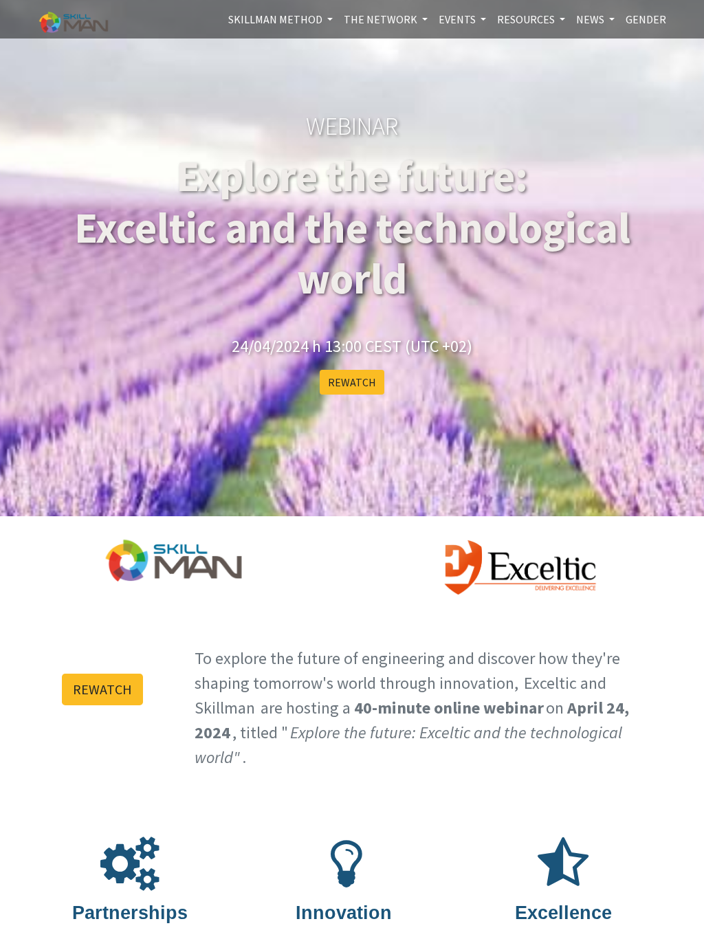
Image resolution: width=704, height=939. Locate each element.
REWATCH (352, 382)
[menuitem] (646, 19)
